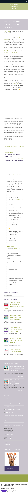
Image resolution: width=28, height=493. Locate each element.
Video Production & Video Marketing (14, 415)
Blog (9, 31)
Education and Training (11, 146)
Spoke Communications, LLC (14, 14)
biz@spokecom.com (14, 6)
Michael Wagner (8, 50)
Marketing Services (9, 406)
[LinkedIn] (15, 8)
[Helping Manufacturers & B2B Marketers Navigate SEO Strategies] (6, 382)
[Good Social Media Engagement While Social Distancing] (6, 317)
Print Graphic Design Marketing (13, 409)
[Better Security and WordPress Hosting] (6, 351)
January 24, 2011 (17, 248)
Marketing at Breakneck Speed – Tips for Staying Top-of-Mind (17, 368)
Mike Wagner (10, 246)
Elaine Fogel (15, 83)
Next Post (20, 158)
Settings (10, 490)
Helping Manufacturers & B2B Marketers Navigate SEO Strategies (17, 382)
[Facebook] (12, 8)
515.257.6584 (10, 434)
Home (5, 31)
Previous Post (8, 152)
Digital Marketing (9, 412)
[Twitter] (14, 8)
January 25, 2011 (19, 199)
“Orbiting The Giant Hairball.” (11, 52)
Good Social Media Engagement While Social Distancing (15, 317)
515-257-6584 (15, 4)
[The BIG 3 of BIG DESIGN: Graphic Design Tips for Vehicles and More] (6, 304)
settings (12, 488)
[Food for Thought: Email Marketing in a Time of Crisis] (6, 329)
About (6, 401)
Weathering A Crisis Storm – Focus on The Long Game (16, 340)
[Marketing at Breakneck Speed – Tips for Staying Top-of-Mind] (6, 368)
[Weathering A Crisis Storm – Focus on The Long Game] (6, 340)
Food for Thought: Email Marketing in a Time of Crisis (16, 329)
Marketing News (9, 418)
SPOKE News (21, 146)
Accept (4, 490)
